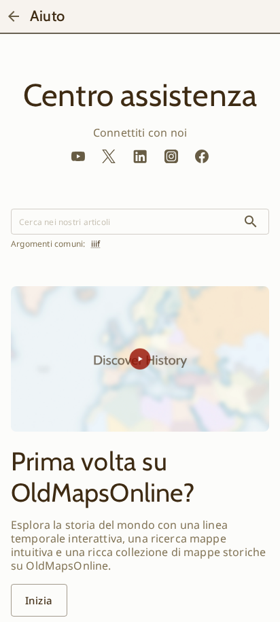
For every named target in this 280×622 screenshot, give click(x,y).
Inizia (39, 600)
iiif (96, 244)
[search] (251, 221)
